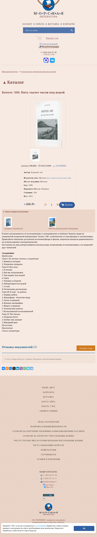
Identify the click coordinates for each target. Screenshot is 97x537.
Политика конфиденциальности (48, 426)
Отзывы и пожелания (48, 459)
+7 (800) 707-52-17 (50, 478)
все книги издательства (59, 178)
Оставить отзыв (85, 348)
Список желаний (49, 44)
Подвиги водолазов (13, 228)
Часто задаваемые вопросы (48, 445)
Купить (68, 204)
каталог (27, 24)
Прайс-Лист (48, 387)
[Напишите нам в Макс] (45, 60)
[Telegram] (31, 368)
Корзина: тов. (52, 38)
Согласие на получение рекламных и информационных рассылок (48, 431)
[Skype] (28, 368)
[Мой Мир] (10, 368)
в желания (45, 166)
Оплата (40, 24)
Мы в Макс (49, 485)
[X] (14, 368)
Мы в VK (49, 487)
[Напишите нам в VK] (52, 60)
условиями (41, 526)
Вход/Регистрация (50, 46)
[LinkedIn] (17, 368)
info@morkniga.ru (49, 482)
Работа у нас (49, 406)
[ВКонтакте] (3, 368)
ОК (84, 528)
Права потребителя (48, 422)
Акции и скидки (48, 411)
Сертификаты (48, 454)
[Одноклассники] (6, 368)
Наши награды (48, 450)
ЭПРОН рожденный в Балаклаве (63, 228)
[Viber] (21, 368)
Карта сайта (48, 401)
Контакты (69, 24)
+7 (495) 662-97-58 (48, 52)
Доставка (53, 24)
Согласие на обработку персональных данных (48, 436)
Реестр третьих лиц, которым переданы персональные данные (48, 440)
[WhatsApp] (24, 368)
